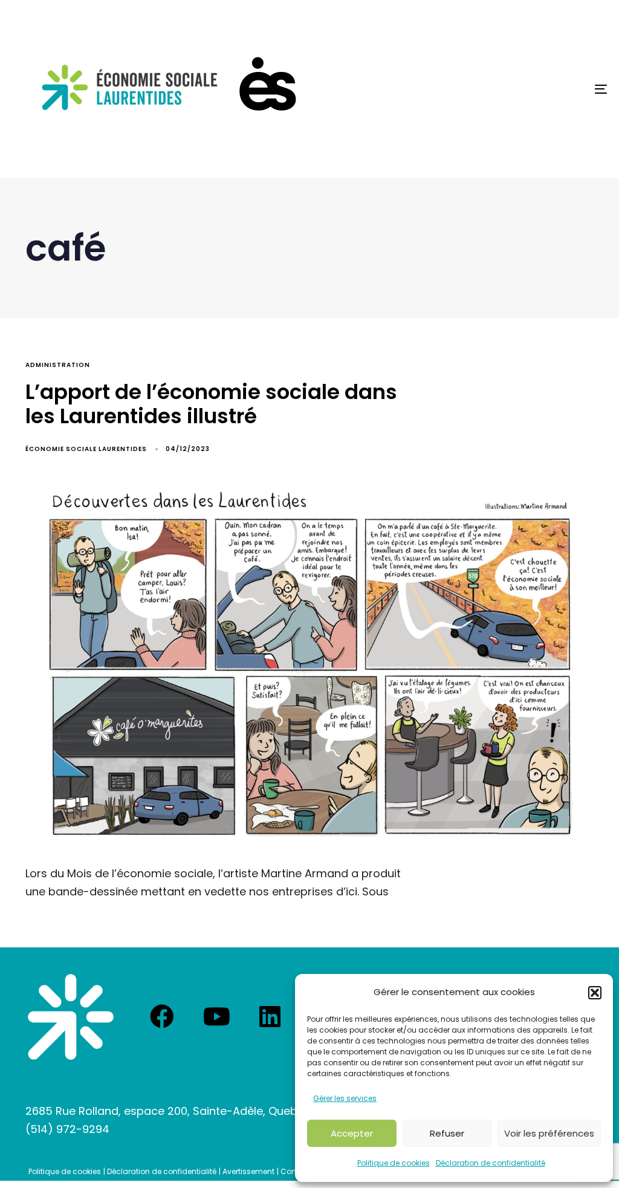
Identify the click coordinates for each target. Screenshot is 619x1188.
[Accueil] (70, 1017)
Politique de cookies (393, 1163)
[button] (595, 993)
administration (57, 364)
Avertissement (248, 1171)
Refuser (447, 1133)
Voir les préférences (549, 1133)
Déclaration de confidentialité (490, 1163)
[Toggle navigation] (508, 89)
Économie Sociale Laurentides (86, 448)
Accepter (352, 1133)
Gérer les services (345, 1098)
